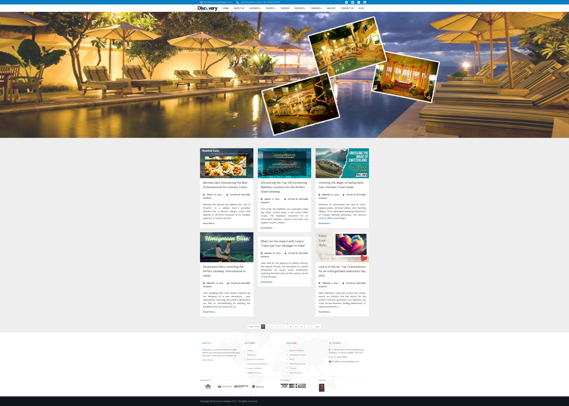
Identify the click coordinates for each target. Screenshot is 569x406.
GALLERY (331, 8)
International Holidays (257, 363)
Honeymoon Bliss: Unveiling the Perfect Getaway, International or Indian (224, 271)
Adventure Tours (298, 355)
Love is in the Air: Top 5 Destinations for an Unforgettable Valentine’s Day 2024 (342, 271)
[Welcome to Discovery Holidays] (199, 9)
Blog (361, 8)
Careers (315, 8)
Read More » (208, 360)
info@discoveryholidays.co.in (217, 2)
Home (226, 8)
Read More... (209, 223)
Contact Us (347, 8)
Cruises (285, 8)
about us (239, 8)
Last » (317, 326)
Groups (270, 8)
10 (291, 326)
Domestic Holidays (255, 359)
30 (302, 326)
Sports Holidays (297, 350)
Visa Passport (296, 372)
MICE (292, 359)
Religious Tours (254, 372)
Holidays (254, 8)
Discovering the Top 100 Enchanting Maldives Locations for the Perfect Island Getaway (284, 187)
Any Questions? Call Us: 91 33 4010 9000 (260, 2)
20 (296, 326)
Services (299, 8)
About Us (251, 355)
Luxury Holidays (254, 368)
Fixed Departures (298, 363)
